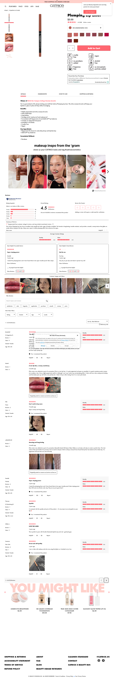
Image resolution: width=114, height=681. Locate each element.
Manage (43, 345)
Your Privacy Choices (80, 676)
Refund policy (12, 668)
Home (6, 10)
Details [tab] (23, 94)
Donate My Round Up (100, 82)
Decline (53, 345)
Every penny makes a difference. (76, 78)
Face (21, 6)
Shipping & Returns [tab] (86, 94)
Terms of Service (13, 664)
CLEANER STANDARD (78, 656)
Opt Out (42, 342)
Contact (72, 660)
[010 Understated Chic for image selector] (9, 22)
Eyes (26, 6)
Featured (12, 6)
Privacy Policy (64, 340)
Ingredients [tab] (42, 94)
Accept (67, 345)
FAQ (38, 660)
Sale (37, 6)
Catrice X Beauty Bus (79, 664)
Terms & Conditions (60, 676)
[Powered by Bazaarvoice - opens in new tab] (99, 191)
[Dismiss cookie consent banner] (77, 335)
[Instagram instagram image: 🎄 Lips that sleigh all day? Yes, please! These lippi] (96, 171)
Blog (39, 664)
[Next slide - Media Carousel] (108, 171)
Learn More (80, 80)
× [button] (110, 4)
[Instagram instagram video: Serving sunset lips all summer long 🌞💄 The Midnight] (37, 171)
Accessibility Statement (17, 660)
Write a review (87, 22)
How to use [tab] (63, 94)
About (39, 656)
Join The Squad (89, 12)
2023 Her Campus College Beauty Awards (42, 101)
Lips (31, 6)
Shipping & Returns (15, 656)
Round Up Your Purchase (76, 76)
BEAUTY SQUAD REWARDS (49, 668)
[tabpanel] (57, 119)
